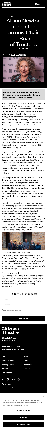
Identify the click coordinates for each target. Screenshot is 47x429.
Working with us (8, 364)
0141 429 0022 (16, 346)
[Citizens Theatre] (10, 330)
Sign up (22, 319)
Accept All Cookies (23, 424)
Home (4, 356)
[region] (23, 411)
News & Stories (17, 54)
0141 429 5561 (18, 349)
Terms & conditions (9, 388)
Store (26, 360)
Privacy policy (7, 384)
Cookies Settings (23, 410)
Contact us (28, 368)
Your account (7, 372)
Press (26, 356)
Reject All (23, 417)
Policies (5, 368)
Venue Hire (28, 364)
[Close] (44, 396)
